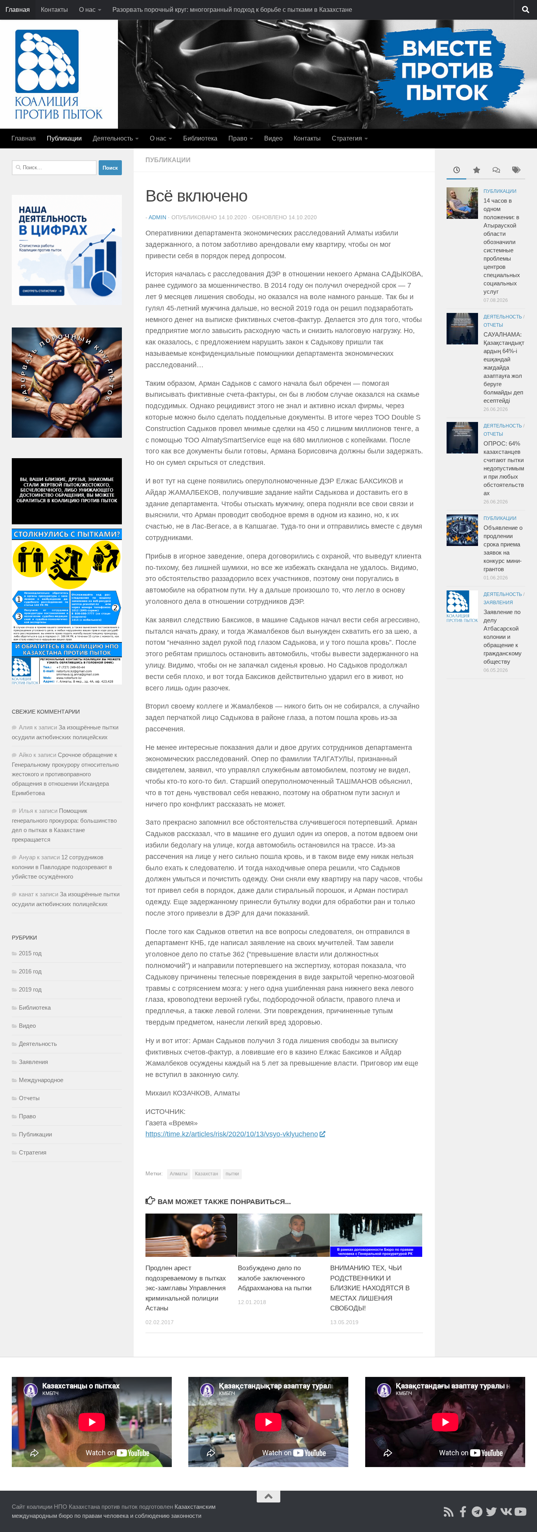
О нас (87, 9)
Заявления (33, 1061)
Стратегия (347, 138)
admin (157, 217)
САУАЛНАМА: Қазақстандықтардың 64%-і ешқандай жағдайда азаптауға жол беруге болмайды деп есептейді (504, 367)
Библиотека (200, 138)
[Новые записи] (456, 171)
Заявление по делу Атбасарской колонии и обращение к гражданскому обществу (503, 637)
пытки (232, 1174)
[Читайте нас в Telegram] (477, 1511)
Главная (18, 9)
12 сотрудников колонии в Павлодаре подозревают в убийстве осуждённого (62, 867)
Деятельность (113, 138)
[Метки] (515, 171)
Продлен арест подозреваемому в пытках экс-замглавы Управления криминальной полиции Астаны (185, 1288)
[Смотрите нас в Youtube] (519, 1511)
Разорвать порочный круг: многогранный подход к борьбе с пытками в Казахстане (232, 9)
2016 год (30, 971)
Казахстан (206, 1174)
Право (237, 138)
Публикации (64, 138)
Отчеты (29, 1098)
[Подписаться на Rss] (448, 1511)
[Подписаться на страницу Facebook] (463, 1511)
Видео (273, 138)
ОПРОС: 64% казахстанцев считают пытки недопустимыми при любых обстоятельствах (504, 468)
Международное (41, 1080)
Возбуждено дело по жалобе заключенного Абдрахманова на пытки (275, 1278)
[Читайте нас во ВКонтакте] (505, 1511)
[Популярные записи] (476, 171)
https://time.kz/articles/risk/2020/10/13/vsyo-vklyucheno (231, 1134)
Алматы (179, 1174)
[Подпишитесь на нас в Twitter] (491, 1511)
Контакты (54, 9)
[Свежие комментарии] (496, 171)
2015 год (30, 953)
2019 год (30, 989)
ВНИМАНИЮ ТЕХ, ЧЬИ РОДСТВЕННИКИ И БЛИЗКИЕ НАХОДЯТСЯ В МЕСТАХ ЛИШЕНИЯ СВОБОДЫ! (370, 1288)
